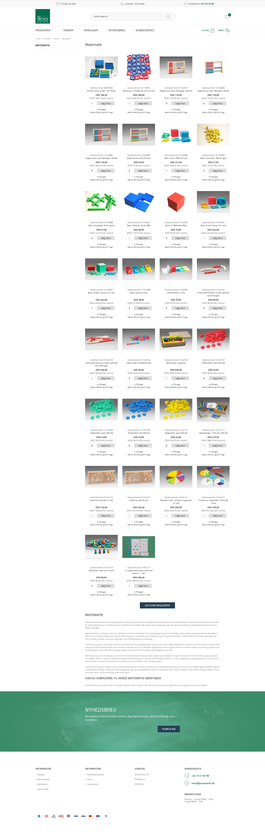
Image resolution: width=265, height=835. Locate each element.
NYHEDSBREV (100, 710)
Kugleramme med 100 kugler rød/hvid (176, 90)
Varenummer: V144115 (213, 497)
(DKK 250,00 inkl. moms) (101, 373)
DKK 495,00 (176, 507)
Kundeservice (145, 30)
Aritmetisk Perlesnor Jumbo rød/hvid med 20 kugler (213, 294)
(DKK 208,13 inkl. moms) (101, 98)
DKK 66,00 (213, 300)
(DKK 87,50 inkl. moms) (176, 233)
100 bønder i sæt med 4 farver (101, 570)
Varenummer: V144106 (176, 360)
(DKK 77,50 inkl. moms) (139, 165)
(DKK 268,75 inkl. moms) (213, 440)
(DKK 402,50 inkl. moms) (213, 233)
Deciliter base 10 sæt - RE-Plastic (101, 90)
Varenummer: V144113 (138, 497)
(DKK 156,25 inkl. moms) (101, 165)
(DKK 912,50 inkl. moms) (213, 510)
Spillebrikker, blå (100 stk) (139, 432)
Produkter (42, 30)
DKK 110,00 (176, 95)
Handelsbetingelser (95, 774)
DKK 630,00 (176, 370)
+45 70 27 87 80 (200, 776)
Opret (221, 30)
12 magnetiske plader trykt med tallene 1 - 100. (139, 572)
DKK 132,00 (101, 507)
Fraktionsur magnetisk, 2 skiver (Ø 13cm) (213, 501)
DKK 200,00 (101, 370)
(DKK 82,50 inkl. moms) (213, 303)
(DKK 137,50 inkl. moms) (176, 98)
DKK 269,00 (138, 95)
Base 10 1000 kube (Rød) (175, 225)
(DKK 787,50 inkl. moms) (176, 373)
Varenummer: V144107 (213, 360)
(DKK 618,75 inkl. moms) (176, 510)
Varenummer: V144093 (176, 222)
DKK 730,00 (213, 507)
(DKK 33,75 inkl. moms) (213, 165)
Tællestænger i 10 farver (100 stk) (213, 432)
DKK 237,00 (176, 162)
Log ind (205, 30)
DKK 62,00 (139, 162)
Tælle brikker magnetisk (176, 362)
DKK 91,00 (101, 229)
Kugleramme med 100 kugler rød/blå (213, 90)
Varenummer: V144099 (176, 289)
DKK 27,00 (213, 162)
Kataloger (91, 30)
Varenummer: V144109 (138, 430)
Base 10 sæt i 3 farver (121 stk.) (101, 292)
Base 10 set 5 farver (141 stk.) (213, 225)
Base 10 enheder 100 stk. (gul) (213, 158)
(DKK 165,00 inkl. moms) (101, 510)
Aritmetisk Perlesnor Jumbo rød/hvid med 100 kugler (101, 364)
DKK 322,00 (213, 229)
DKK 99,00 (139, 229)
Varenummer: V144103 (101, 360)
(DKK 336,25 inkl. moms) (138, 98)
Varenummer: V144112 (101, 497)
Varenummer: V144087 (213, 155)
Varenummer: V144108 (101, 430)
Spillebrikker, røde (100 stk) (213, 362)
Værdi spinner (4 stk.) (139, 292)
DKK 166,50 (101, 95)
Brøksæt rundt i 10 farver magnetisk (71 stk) (176, 501)
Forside (38, 38)
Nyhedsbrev (117, 30)
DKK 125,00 (101, 162)
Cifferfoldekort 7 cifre (176, 292)
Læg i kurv (106, 103)
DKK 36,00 (139, 370)
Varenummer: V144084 (101, 155)
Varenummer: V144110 (176, 430)
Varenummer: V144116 (101, 567)
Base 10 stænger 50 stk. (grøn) (101, 225)
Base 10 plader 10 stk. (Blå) (138, 225)
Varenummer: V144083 (213, 88)
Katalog (40, 774)
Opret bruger (43, 789)
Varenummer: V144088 (101, 222)
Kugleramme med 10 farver (139, 158)
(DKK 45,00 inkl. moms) (139, 373)
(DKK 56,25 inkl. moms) (213, 373)
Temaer (68, 30)
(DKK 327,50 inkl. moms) (138, 510)
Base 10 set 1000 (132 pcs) (176, 158)
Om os (90, 779)
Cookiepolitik (92, 784)
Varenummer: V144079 (176, 88)
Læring (56, 38)
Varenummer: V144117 (138, 567)
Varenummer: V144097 (101, 289)
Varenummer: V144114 (176, 497)
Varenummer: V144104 (138, 360)
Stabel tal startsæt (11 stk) (101, 500)
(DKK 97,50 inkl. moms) (139, 303)
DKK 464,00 (138, 577)
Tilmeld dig (169, 729)
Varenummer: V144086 (176, 155)
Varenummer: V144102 (213, 289)
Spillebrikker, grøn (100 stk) (101, 432)
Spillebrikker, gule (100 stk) (176, 432)
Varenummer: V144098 (138, 289)
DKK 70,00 (176, 229)
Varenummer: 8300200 (101, 88)
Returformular (43, 779)
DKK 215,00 (213, 437)
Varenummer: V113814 (138, 88)
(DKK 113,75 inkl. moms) (101, 233)
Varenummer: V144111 (213, 430)
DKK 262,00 (138, 507)
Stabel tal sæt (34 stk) (138, 500)
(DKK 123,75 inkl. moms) (138, 233)
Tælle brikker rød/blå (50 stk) (139, 362)
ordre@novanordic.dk (203, 783)
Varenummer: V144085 (138, 155)
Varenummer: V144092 (138, 222)
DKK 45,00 (213, 370)
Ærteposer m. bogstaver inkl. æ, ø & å (139, 90)
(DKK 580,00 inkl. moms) (138, 580)
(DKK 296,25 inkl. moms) (176, 165)
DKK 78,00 (139, 300)
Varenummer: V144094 (213, 222)
